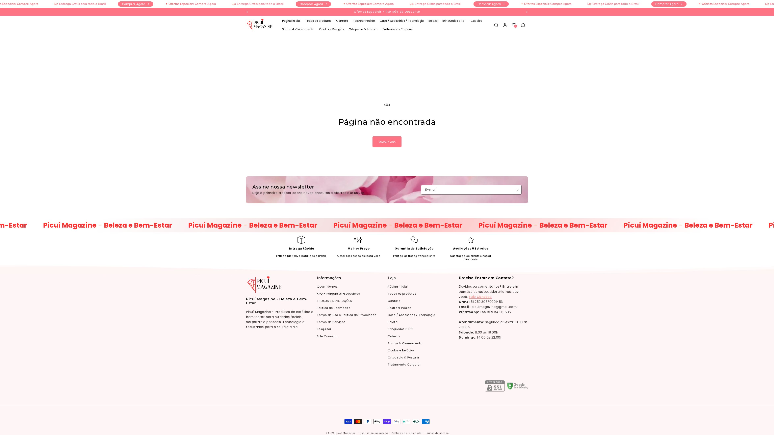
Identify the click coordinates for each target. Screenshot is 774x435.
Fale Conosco (327, 336)
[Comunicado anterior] (247, 12)
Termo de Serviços (331, 322)
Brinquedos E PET (400, 329)
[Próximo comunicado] (526, 12)
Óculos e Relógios (401, 350)
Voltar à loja (387, 141)
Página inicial (398, 287)
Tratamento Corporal (404, 364)
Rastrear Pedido (400, 308)
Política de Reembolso (334, 308)
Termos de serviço (437, 433)
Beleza (393, 322)
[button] (496, 25)
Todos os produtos (402, 294)
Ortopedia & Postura (403, 357)
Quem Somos (327, 287)
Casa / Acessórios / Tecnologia (411, 315)
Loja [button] (392, 278)
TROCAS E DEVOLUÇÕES (334, 301)
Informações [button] (329, 278)
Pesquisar (324, 329)
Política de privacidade (406, 433)
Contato (394, 301)
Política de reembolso (374, 433)
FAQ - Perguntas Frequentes (338, 294)
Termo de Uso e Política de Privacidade (347, 315)
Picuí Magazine (346, 433)
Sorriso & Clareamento (405, 343)
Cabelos (394, 336)
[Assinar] (517, 190)
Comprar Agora (123, 4)
